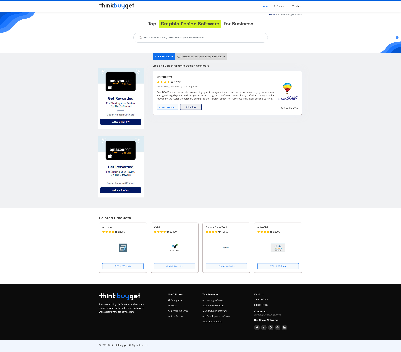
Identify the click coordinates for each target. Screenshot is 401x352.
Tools (295, 6)
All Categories (175, 300)
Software (279, 6)
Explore (192, 106)
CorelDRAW (164, 77)
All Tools (172, 306)
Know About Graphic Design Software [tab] (202, 56)
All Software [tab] (165, 56)
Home (264, 6)
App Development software (216, 316)
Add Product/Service (178, 311)
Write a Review (175, 316)
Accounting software (212, 300)
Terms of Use (261, 299)
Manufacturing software (214, 311)
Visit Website (168, 106)
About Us (258, 294)
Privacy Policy (261, 305)
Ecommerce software (213, 306)
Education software (212, 321)
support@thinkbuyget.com (267, 314)
